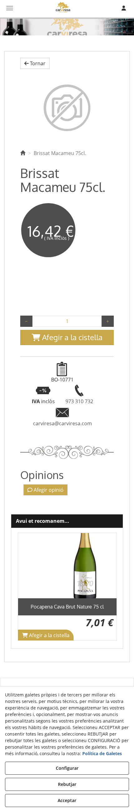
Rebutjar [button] (67, 784)
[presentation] (27, 587)
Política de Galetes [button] (102, 753)
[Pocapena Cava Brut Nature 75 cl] (67, 565)
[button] (35, 63)
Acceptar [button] (67, 800)
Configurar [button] (67, 768)
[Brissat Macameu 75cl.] (67, 107)
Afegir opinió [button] (48, 489)
